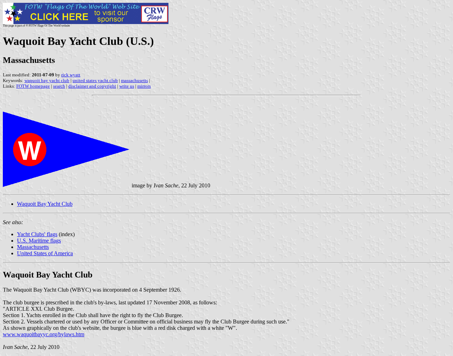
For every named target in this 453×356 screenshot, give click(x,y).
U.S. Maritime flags (39, 241)
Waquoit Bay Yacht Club (45, 204)
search (59, 86)
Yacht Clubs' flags (37, 234)
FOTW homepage (33, 86)
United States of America (45, 253)
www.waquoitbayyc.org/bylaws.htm (43, 334)
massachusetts (134, 80)
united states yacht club (95, 80)
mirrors (144, 86)
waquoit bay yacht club (46, 80)
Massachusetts (33, 247)
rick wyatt (70, 74)
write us (126, 86)
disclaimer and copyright (92, 86)
